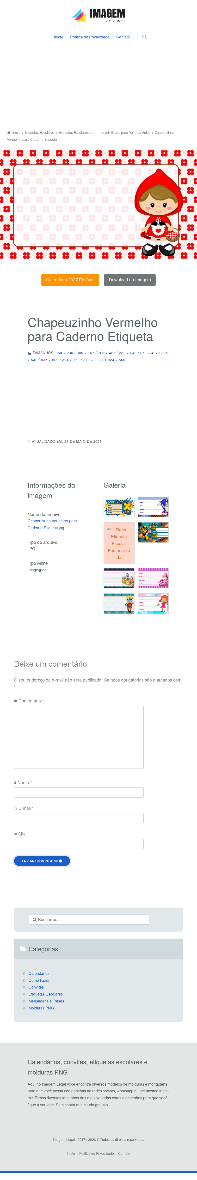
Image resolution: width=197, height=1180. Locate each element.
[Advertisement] (98, 86)
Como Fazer (39, 980)
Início (58, 37)
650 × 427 (149, 352)
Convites (36, 987)
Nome (25, 782)
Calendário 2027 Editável (70, 279)
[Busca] (140, 31)
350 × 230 (64, 352)
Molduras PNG (41, 1008)
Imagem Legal (64, 1139)
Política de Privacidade (90, 37)
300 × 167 (85, 352)
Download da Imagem (130, 279)
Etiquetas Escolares (46, 994)
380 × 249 (128, 352)
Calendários (39, 973)
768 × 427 (107, 352)
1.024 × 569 (115, 359)
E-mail (26, 808)
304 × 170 (71, 359)
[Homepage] (98, 15)
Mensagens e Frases (46, 1001)
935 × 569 (50, 359)
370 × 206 (92, 359)
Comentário (31, 700)
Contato (123, 37)
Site (22, 833)
